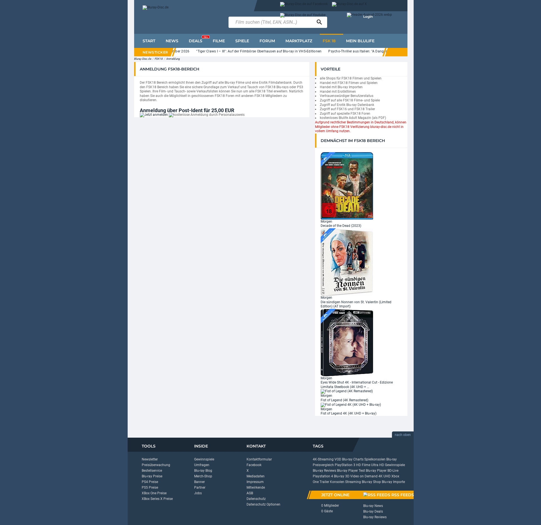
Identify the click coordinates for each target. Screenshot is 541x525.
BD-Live (392, 471)
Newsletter (150, 459)
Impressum (255, 482)
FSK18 (159, 58)
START (149, 40)
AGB (250, 493)
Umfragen (201, 465)
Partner (199, 487)
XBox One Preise (154, 493)
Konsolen (337, 482)
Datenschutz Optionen (263, 504)
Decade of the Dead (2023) (341, 226)
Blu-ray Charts (352, 459)
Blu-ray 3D (341, 476)
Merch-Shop (203, 476)
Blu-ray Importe (393, 482)
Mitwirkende (256, 487)
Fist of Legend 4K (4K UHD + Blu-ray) (348, 413)
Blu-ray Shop (371, 482)
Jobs (198, 493)
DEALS (198, 39)
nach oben (403, 435)
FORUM (267, 40)
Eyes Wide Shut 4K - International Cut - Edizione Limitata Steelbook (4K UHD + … (357, 384)
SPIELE (242, 40)
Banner (199, 482)
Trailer (324, 482)
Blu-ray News (373, 506)
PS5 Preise (150, 487)
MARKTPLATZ (298, 40)
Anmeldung (173, 58)
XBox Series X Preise (157, 499)
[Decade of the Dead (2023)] (347, 185)
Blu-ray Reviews (324, 471)
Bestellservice (152, 471)
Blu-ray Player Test (351, 471)
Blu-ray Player (376, 471)
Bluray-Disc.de (142, 58)
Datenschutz (256, 499)
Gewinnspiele (204, 459)
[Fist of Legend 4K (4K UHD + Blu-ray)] (351, 405)
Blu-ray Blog (203, 471)
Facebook (254, 465)
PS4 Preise (150, 482)
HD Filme (363, 465)
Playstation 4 (323, 476)
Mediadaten (256, 476)
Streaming (353, 482)
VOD (337, 459)
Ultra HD (377, 465)
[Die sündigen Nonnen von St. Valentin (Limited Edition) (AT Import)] (347, 262)
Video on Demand (364, 476)
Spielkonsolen (374, 459)
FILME (219, 40)
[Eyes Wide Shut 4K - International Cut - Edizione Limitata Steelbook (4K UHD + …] (347, 342)
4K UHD (384, 476)
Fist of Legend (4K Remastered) (344, 400)
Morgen (326, 221)
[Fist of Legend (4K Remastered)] (347, 391)
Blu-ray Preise (152, 476)
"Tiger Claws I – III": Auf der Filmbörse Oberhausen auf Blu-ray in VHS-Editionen (252, 51)
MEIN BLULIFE (360, 40)
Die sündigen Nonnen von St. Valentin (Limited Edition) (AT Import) (356, 304)
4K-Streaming (323, 459)
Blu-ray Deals (373, 511)
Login (368, 16)
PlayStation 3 (345, 465)
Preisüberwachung (156, 465)
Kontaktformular (259, 459)
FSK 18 (329, 40)
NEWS (172, 40)
